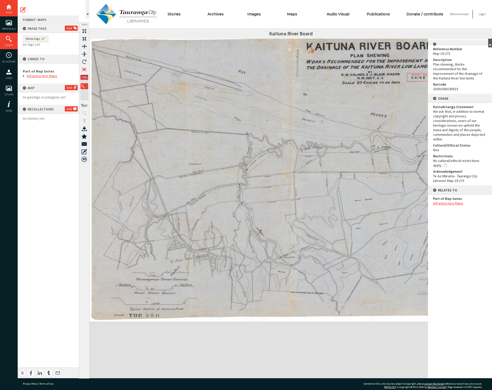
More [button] (9, 110)
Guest (465, 14)
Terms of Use (46, 383)
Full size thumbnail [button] (84, 31)
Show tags (33, 38)
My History (9, 61)
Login (9, 78)
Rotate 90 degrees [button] (84, 62)
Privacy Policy (30, 383)
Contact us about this (84, 144)
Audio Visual (338, 14)
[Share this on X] (22, 370)
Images (254, 14)
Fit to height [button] (84, 54)
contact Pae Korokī (434, 383)
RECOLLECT (390, 387)
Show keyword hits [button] (84, 113)
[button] (84, 86)
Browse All (9, 28)
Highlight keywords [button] (84, 121)
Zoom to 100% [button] (84, 69)
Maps (292, 14)
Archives (216, 14)
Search (9, 45)
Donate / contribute (424, 14)
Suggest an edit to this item (23, 10)
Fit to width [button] (84, 46)
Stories (174, 14)
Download (84, 128)
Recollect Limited (436, 387)
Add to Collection (84, 136)
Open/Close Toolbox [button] (87, 9)
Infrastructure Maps (42, 76)
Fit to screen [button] (84, 39)
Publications (378, 14)
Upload (8, 94)
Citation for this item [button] (84, 159)
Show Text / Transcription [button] (84, 105)
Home (9, 12)
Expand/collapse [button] (490, 43)
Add (69, 28)
